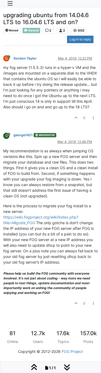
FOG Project (72, 351)
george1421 (23, 135)
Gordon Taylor (25, 58)
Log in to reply (80, 39)
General (33, 30)
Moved (13, 30)
